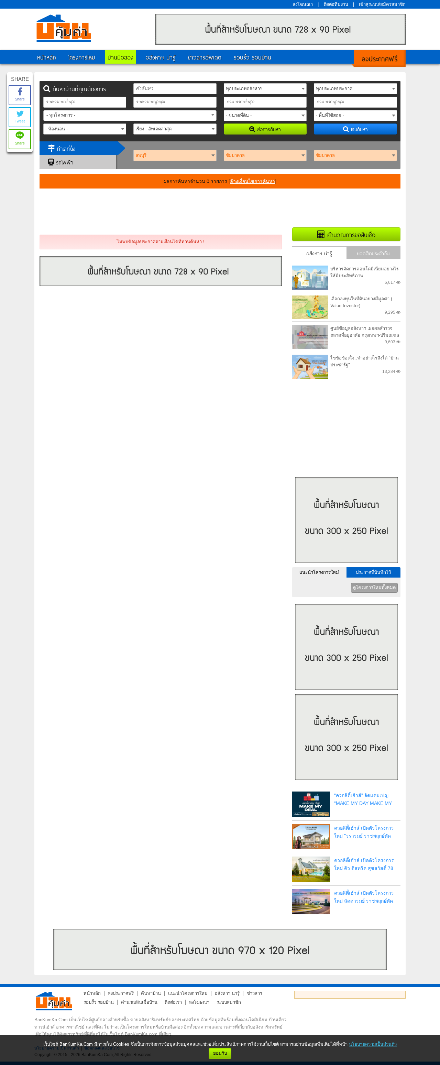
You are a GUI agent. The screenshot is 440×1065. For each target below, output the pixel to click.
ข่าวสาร (254, 993)
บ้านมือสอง (120, 57)
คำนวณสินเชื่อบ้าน (139, 1002)
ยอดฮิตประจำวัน (373, 253)
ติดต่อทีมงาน (335, 4)
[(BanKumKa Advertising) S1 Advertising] (346, 565)
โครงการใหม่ (81, 57)
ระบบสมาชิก (229, 1002)
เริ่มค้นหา (358, 129)
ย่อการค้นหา (268, 129)
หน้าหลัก (46, 57)
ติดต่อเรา (173, 1002)
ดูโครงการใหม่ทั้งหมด (374, 587)
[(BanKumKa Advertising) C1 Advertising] (161, 284)
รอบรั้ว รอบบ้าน (252, 57)
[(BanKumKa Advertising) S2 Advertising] (346, 692)
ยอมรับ (220, 1053)
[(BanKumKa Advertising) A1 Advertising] (280, 43)
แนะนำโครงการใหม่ (319, 572)
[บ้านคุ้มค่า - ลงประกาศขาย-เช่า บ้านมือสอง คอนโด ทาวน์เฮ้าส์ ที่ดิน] (53, 1001)
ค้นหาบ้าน (151, 993)
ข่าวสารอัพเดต (204, 57)
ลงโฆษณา (303, 4)
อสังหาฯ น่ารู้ (160, 57)
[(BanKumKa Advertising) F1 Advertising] (220, 949)
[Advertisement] (220, 207)
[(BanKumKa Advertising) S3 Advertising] (346, 782)
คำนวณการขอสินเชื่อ (350, 234)
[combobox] (130, 115)
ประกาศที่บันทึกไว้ (373, 572)
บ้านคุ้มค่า (63, 28)
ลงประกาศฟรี (379, 58)
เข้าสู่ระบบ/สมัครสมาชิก (382, 4)
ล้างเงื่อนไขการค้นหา (252, 181)
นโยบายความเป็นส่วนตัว (373, 1044)
